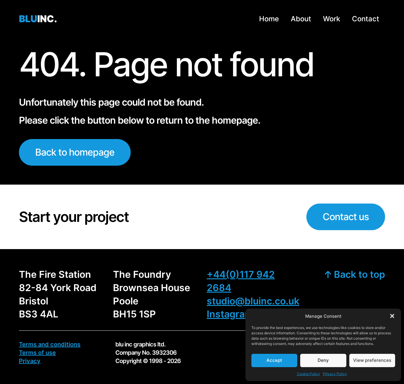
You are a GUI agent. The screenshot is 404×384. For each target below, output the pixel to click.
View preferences (372, 360)
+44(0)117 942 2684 (241, 281)
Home (269, 18)
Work (331, 18)
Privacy (30, 360)
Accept (274, 360)
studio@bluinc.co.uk (253, 301)
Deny (323, 360)
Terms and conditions (49, 344)
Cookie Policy (308, 374)
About (301, 18)
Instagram (230, 314)
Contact (365, 18)
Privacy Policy (335, 374)
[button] (392, 316)
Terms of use (37, 352)
